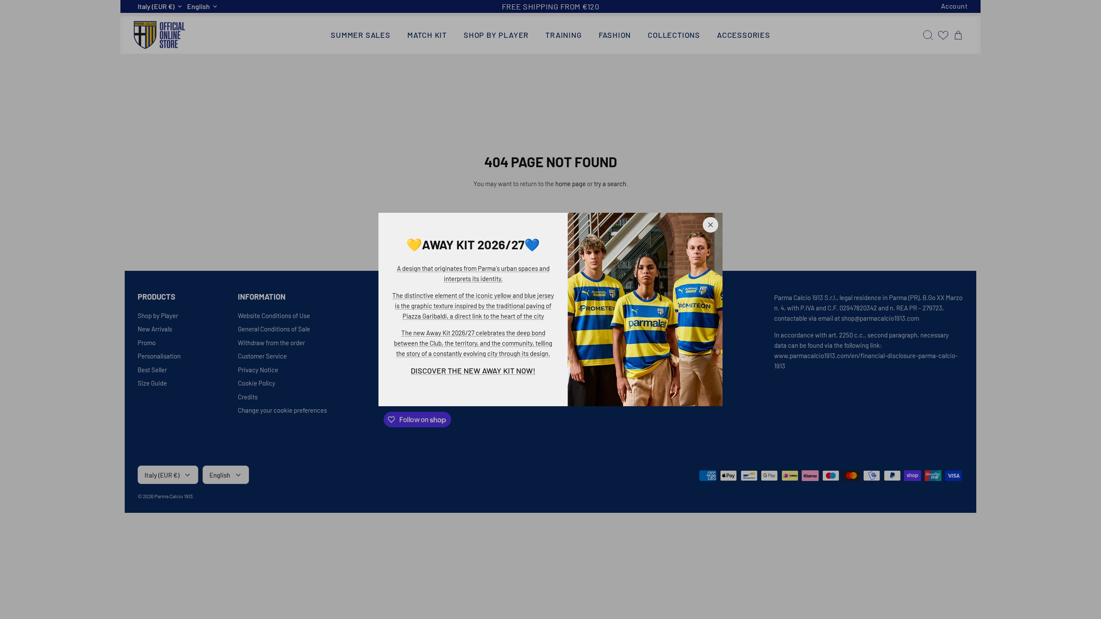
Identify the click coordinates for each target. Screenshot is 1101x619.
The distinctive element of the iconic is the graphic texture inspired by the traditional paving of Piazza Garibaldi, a (473, 305)
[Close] (710, 225)
